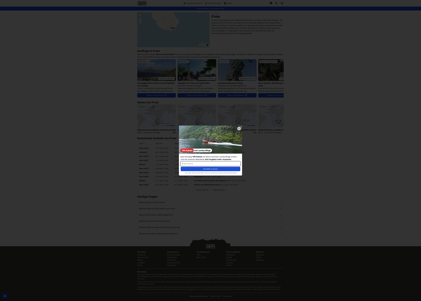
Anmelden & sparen (210, 169)
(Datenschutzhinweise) (230, 173)
